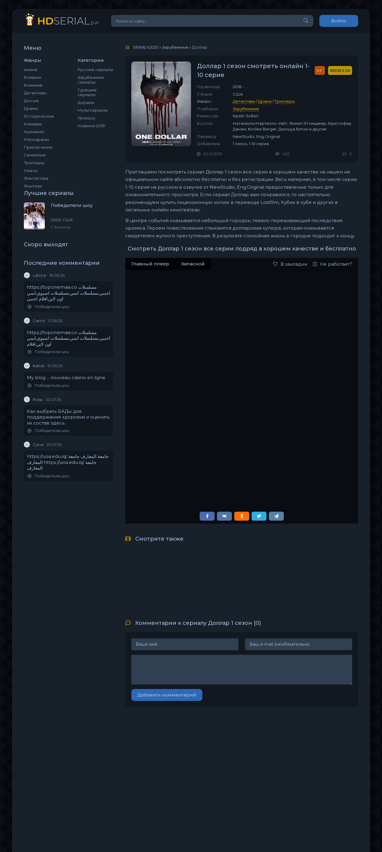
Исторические (39, 116)
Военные (33, 85)
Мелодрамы (36, 139)
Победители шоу (51, 307)
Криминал (34, 131)
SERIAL (68, 21)
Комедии (33, 124)
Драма (265, 101)
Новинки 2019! (91, 125)
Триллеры (34, 162)
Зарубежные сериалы (91, 79)
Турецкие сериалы (87, 92)
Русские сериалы (95, 69)
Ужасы (31, 170)
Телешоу (86, 118)
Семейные (35, 155)
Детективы (35, 92)
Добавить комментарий (166, 695)
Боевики (32, 77)
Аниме (30, 69)
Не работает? (336, 264)
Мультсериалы (93, 110)
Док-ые (31, 100)
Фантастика (36, 178)
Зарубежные (246, 108)
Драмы (31, 108)
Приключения (38, 147)
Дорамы (86, 102)
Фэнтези (33, 186)
